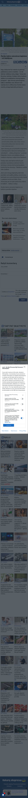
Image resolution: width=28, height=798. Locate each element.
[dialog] (14, 399)
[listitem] (14, 395)
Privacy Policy (22, 430)
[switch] (22, 399)
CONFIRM (8, 425)
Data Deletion (5, 430)
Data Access (14, 430)
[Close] (24, 367)
